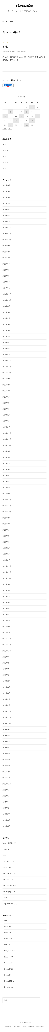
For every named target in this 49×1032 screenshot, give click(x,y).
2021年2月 (6, 554)
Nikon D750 (7, 873)
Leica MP (6, 861)
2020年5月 (6, 608)
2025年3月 (6, 276)
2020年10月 (7, 578)
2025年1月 (6, 282)
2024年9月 (6, 306)
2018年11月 (7, 717)
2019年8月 (6, 663)
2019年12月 (7, 639)
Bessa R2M (7, 843)
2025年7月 (6, 258)
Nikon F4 (6, 879)
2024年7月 (6, 318)
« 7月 (5, 129)
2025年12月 (7, 227)
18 (37, 116)
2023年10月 (7, 373)
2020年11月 (7, 572)
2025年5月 (6, 264)
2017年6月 (6, 820)
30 (27, 125)
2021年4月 (6, 542)
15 (21, 116)
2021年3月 (6, 548)
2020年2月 (6, 626)
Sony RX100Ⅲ (8, 903)
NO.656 (5, 150)
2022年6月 (6, 469)
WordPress (16, 1026)
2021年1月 (6, 560)
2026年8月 (6, 185)
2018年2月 (6, 772)
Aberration (27, 1022)
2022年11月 (7, 439)
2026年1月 (6, 221)
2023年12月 (7, 360)
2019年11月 (7, 645)
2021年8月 (6, 518)
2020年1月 (6, 632)
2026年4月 (6, 203)
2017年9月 (6, 802)
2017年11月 (7, 790)
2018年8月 (6, 735)
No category (7, 891)
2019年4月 (6, 687)
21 (16, 120)
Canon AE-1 (7, 849)
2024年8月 (6, 312)
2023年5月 (6, 403)
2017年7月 (6, 814)
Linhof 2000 (7, 867)
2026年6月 (6, 191)
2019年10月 (7, 651)
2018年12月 (7, 711)
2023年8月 (6, 385)
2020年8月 (6, 590)
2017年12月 (7, 784)
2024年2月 (6, 348)
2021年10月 (7, 512)
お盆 (5, 47)
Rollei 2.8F (7, 897)
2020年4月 (6, 614)
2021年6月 (6, 530)
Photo (5, 920)
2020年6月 (6, 602)
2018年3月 (6, 765)
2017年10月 (7, 796)
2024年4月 (6, 336)
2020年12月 (7, 566)
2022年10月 (7, 445)
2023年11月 (7, 366)
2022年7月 (6, 463)
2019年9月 (6, 657)
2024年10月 (7, 300)
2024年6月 (6, 324)
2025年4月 (6, 270)
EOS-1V (5, 43)
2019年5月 (6, 681)
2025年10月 (7, 240)
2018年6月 (6, 747)
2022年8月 (6, 457)
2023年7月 (6, 391)
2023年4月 (6, 409)
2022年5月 (6, 475)
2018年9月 (6, 729)
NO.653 (5, 168)
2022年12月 (7, 433)
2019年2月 (6, 699)
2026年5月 (6, 197)
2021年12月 (7, 499)
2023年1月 (6, 427)
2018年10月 (7, 723)
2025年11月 (7, 233)
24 (32, 120)
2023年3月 (6, 415)
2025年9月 (6, 245)
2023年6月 (6, 397)
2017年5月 (6, 826)
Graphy (29, 1026)
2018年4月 (6, 760)
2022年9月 (6, 451)
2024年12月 (7, 288)
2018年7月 (6, 741)
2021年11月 (7, 506)
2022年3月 (6, 487)
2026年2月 (6, 215)
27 (10, 125)
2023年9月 (6, 379)
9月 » (10, 129)
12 (5, 116)
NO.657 (5, 144)
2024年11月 (7, 294)
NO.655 (5, 156)
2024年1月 (6, 354)
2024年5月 (6, 330)
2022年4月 (6, 481)
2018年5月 (6, 753)
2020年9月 (6, 584)
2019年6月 (6, 675)
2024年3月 (6, 342)
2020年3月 (6, 620)
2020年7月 (6, 596)
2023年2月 (6, 421)
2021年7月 (6, 524)
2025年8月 (6, 252)
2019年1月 (6, 705)
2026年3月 (6, 209)
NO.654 (5, 162)
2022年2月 (6, 493)
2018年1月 (6, 778)
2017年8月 (6, 808)
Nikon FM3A (7, 885)
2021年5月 (6, 536)
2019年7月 (6, 669)
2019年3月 (6, 693)
